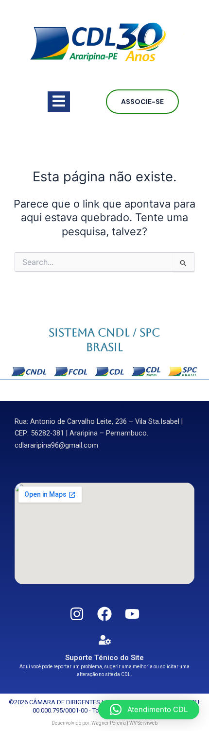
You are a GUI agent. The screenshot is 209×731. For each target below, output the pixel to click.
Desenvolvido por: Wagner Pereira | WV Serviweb (104, 723)
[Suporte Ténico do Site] (105, 640)
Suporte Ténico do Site (104, 657)
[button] (148, 709)
